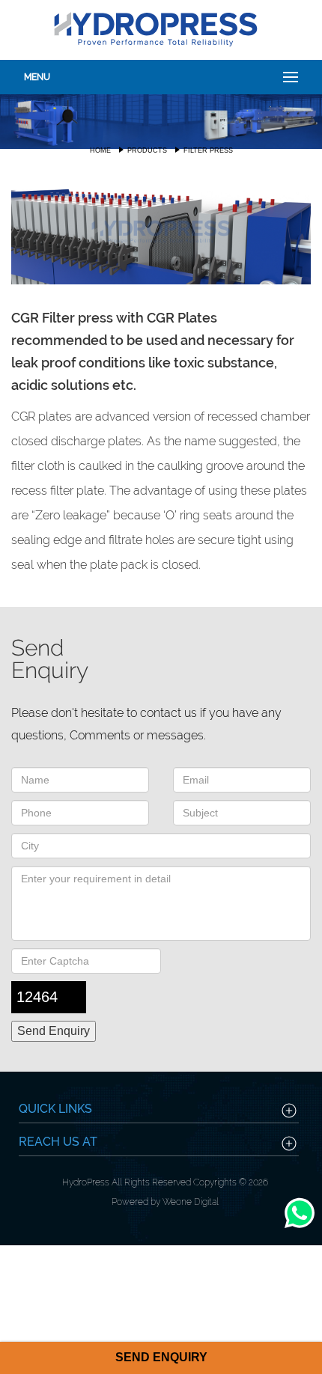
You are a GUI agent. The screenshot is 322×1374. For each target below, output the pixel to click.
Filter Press (208, 150)
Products (147, 150)
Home (100, 150)
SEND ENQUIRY (161, 1357)
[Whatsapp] (300, 1227)
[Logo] (155, 28)
